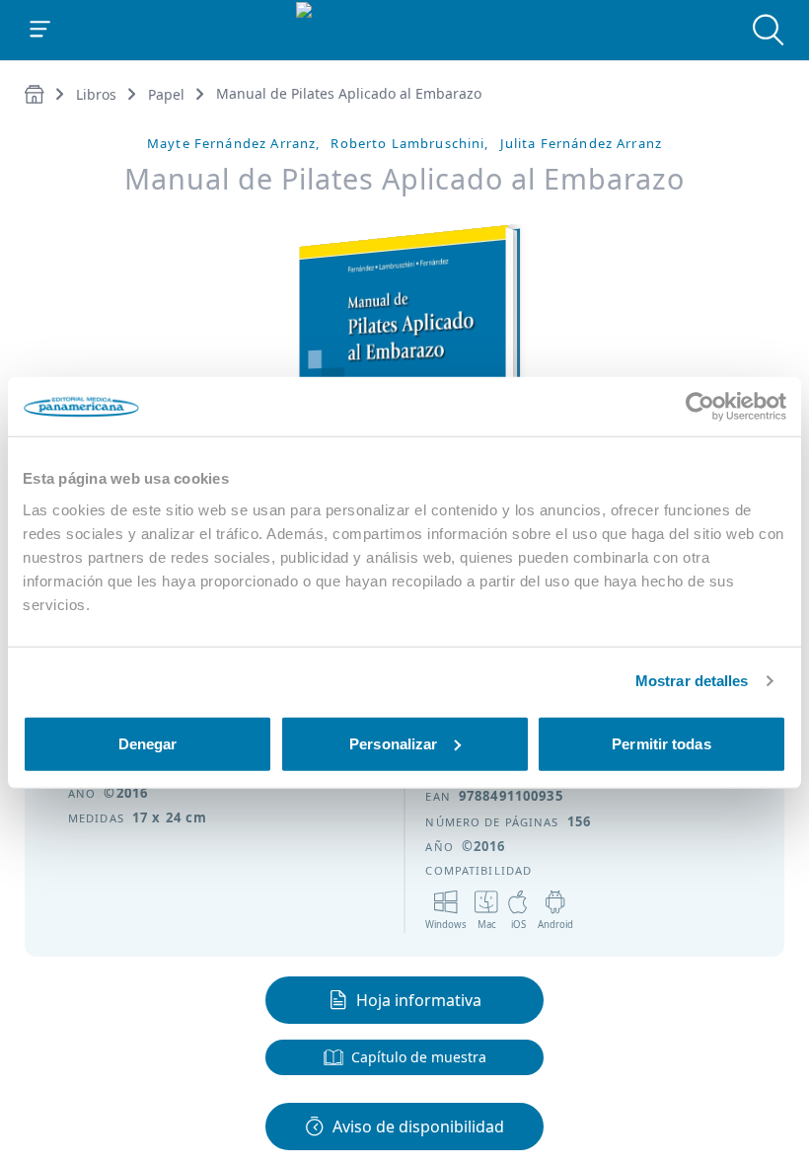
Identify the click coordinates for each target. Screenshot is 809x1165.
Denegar (148, 743)
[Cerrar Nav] (40, 29)
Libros (96, 94)
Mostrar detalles (692, 680)
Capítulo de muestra (418, 1057)
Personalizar (393, 743)
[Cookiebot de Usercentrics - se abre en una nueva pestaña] (700, 407)
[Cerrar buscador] (768, 29)
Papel (166, 94)
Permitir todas (661, 743)
